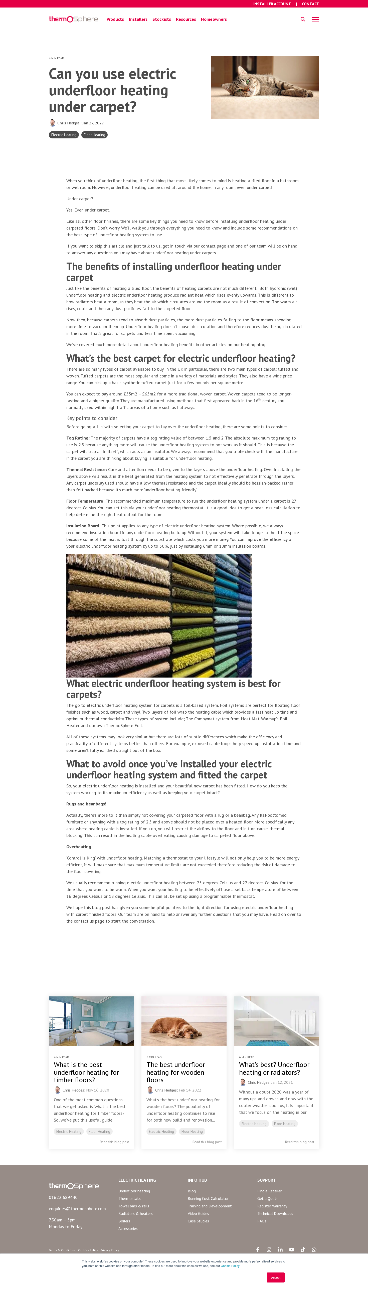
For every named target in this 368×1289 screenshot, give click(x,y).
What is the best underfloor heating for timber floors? (86, 1072)
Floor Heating (94, 134)
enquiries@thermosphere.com (77, 1208)
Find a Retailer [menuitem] (269, 1190)
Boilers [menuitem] (124, 1220)
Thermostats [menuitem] (129, 1198)
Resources (186, 19)
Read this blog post (114, 1142)
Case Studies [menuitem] (198, 1220)
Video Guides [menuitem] (198, 1213)
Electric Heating (63, 134)
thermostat (177, 858)
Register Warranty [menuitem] (272, 1205)
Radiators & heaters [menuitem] (135, 1213)
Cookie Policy (230, 1265)
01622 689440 (63, 1197)
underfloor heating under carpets (184, 253)
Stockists (161, 19)
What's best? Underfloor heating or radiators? (274, 1068)
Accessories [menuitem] (128, 1228)
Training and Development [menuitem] (210, 1205)
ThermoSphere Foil (124, 725)
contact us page (89, 921)
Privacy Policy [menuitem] (109, 1250)
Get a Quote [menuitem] (267, 1198)
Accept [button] (275, 1277)
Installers (138, 19)
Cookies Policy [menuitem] (88, 1250)
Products (115, 19)
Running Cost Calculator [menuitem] (208, 1198)
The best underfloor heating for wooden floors (175, 1072)
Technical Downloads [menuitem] (275, 1213)
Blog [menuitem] (192, 1190)
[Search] (303, 19)
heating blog (253, 344)
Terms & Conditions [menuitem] (62, 1250)
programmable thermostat (229, 896)
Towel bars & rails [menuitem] (133, 1205)
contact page (213, 246)
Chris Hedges (68, 122)
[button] (315, 19)
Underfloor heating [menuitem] (134, 1190)
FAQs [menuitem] (261, 1220)
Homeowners (214, 19)
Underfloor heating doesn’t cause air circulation (171, 326)
